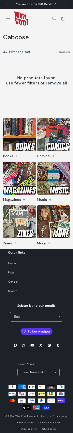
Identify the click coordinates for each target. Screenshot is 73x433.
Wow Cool (21, 416)
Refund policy (49, 428)
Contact (13, 282)
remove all (56, 83)
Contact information (49, 422)
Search (12, 291)
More (41, 243)
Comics (43, 156)
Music (42, 199)
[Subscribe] (58, 317)
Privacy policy (60, 416)
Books (8, 156)
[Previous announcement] (7, 4)
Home (12, 263)
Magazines (12, 199)
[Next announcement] (65, 4)
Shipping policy (29, 428)
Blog (11, 272)
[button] (8, 18)
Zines (7, 243)
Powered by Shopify (38, 416)
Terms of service (25, 422)
